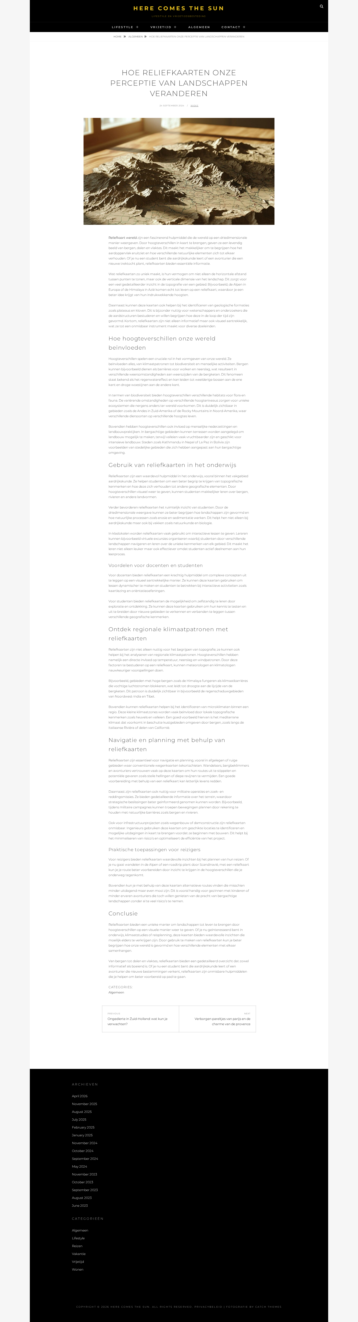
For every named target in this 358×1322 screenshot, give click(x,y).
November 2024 (84, 1143)
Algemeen (199, 27)
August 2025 (82, 1112)
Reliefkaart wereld (123, 238)
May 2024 (79, 1166)
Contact (231, 27)
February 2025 (83, 1127)
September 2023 (85, 1190)
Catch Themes (268, 1306)
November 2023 (84, 1174)
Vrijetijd (161, 27)
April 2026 (79, 1096)
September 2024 (85, 1159)
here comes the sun (179, 8)
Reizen (77, 1246)
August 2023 (82, 1198)
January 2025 (82, 1135)
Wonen (77, 1269)
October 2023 (82, 1182)
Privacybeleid (208, 1306)
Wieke (195, 105)
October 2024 (82, 1151)
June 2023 (80, 1205)
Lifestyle (123, 27)
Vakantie (79, 1254)
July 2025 (79, 1119)
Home (118, 36)
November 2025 (84, 1104)
